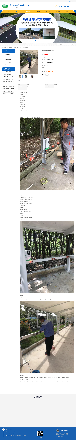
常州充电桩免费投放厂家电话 (8, 88)
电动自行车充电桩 (7, 59)
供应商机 (17, 11)
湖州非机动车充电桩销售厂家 (8, 81)
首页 (7, 47)
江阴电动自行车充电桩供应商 (8, 86)
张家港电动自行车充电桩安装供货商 (8, 93)
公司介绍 (38, 11)
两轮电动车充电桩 (7, 62)
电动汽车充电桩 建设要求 (7, 74)
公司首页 (7, 11)
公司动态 (48, 11)
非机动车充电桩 (16, 47)
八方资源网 (12, 435)
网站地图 (24, 435)
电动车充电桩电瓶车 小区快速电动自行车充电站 (8, 76)
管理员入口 (20, 435)
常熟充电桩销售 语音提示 (7, 71)
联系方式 (68, 11)
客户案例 (58, 11)
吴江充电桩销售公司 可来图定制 (8, 79)
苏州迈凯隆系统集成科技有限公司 (12, 433)
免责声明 (16, 435)
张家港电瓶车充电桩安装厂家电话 (8, 91)
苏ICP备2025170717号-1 (18, 431)
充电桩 (5, 64)
